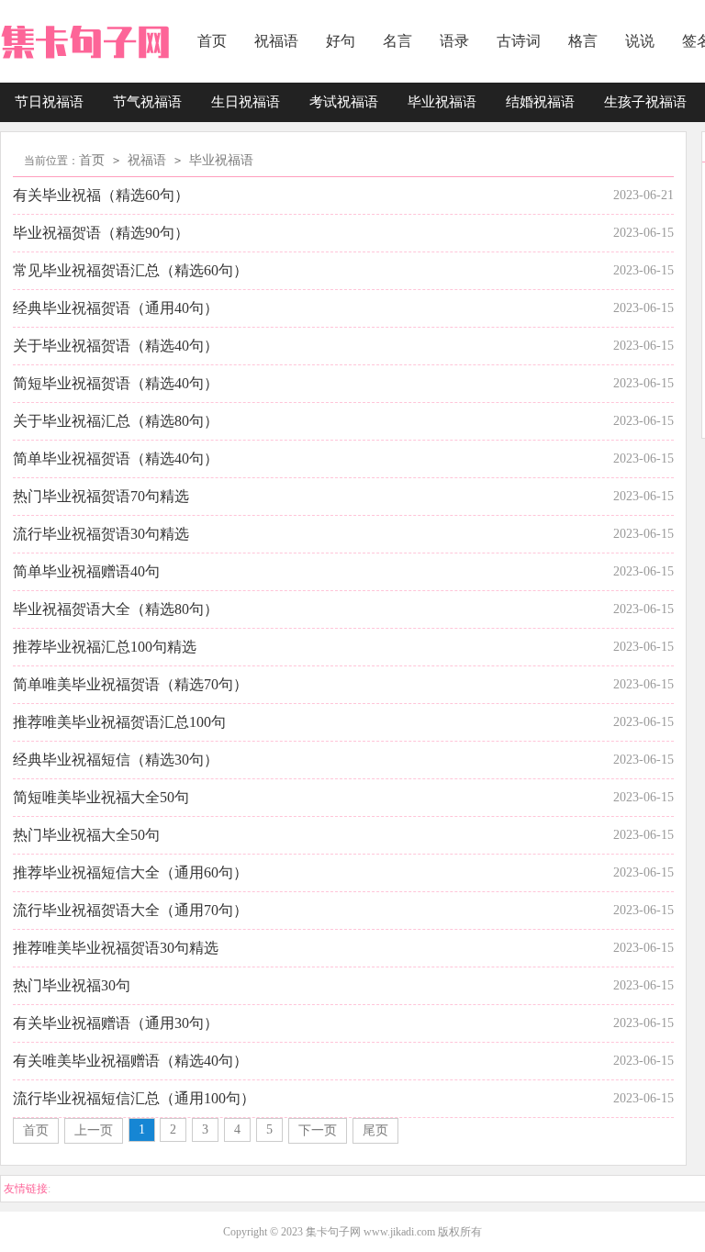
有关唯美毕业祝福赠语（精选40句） (130, 1060)
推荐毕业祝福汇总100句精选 (104, 646)
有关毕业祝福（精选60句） (101, 195)
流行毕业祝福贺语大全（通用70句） (130, 910)
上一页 (93, 1130)
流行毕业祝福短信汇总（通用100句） (134, 1098)
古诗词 (519, 41)
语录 (454, 41)
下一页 (317, 1130)
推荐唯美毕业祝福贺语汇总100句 (119, 722)
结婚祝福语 (540, 102)
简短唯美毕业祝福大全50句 (101, 797)
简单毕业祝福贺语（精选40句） (115, 458)
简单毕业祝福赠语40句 (86, 571)
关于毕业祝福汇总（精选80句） (115, 421)
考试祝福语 (343, 102)
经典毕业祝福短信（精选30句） (115, 759)
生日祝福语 (245, 102)
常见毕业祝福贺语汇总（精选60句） (130, 270)
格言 (583, 41)
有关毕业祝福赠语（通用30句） (115, 1023)
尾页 (375, 1130)
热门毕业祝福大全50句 (86, 835)
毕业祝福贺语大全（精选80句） (115, 609)
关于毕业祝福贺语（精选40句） (115, 345)
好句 (340, 41)
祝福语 (276, 41)
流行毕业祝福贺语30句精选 (101, 534)
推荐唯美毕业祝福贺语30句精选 (115, 948)
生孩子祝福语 (645, 102)
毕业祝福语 (442, 102)
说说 (640, 41)
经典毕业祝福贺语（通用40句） (115, 308)
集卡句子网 (333, 1231)
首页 (212, 41)
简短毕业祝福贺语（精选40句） (115, 383)
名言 (397, 41)
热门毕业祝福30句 (71, 985)
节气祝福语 (147, 102)
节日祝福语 (49, 102)
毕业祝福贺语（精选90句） (101, 232)
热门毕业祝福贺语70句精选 (101, 496)
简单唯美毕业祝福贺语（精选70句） (130, 684)
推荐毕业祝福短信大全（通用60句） (130, 872)
